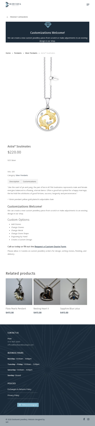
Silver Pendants (31, 53)
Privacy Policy (13, 395)
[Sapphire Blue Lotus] (73, 291)
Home (8, 53)
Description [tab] (14, 181)
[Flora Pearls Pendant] (19, 291)
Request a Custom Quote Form (50, 246)
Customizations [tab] (29, 181)
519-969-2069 (14, 341)
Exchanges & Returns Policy (19, 389)
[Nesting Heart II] (47, 291)
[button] (88, 4)
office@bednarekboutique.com (21, 344)
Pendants (18, 53)
